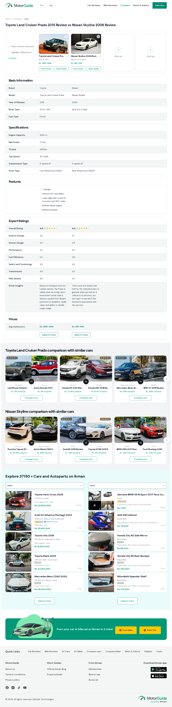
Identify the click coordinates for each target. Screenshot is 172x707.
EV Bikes (78, 651)
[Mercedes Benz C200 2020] (45, 582)
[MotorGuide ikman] (11, 5)
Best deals (62, 68)
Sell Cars (159, 5)
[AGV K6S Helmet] (127, 521)
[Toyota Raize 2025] (45, 562)
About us (10, 669)
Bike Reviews (110, 5)
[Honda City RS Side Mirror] (127, 541)
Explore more (44, 600)
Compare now (31, 398)
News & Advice (141, 5)
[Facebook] (7, 687)
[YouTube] (25, 687)
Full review (46, 68)
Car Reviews (93, 5)
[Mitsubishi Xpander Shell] (127, 582)
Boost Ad (93, 679)
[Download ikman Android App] (159, 669)
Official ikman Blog (56, 669)
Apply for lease (49, 335)
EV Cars (66, 651)
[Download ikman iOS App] (159, 675)
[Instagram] (13, 687)
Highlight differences (21, 52)
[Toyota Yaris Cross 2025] (45, 500)
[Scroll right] (167, 379)
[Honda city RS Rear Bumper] (127, 562)
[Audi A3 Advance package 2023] (45, 521)
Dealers (148, 651)
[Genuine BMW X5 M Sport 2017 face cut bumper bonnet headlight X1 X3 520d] (127, 500)
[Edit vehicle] (68, 56)
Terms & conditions (15, 674)
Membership (95, 669)
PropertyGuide (54, 674)
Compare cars (94, 651)
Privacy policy (12, 679)
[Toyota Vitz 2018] (45, 541)
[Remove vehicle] (66, 36)
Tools (159, 651)
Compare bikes (113, 651)
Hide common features (22, 46)
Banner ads (94, 674)
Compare (125, 5)
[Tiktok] (19, 687)
